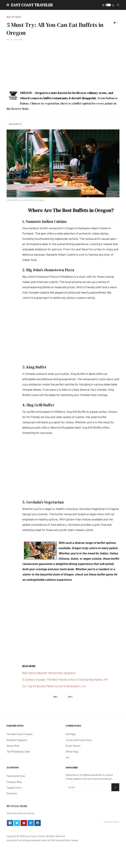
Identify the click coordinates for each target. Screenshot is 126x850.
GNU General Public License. (64, 840)
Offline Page (72, 751)
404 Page (71, 734)
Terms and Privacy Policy (79, 740)
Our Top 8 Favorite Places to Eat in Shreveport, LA (54, 686)
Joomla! (10, 840)
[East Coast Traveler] (111, 821)
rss (67, 757)
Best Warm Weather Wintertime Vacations (48, 673)
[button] (8, 4)
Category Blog (14, 781)
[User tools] (115, 23)
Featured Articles (16, 775)
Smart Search (73, 745)
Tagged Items (14, 787)
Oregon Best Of (15, 124)
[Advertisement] (63, 65)
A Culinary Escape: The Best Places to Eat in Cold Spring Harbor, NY (65, 679)
